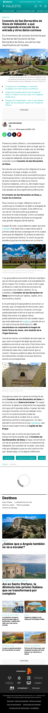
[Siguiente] (44, 2)
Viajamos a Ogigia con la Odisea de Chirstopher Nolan (34, 618)
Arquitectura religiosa (26, 458)
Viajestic (5, 464)
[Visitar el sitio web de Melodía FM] (12, 688)
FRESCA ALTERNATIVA (32, 646)
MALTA (26, 615)
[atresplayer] (36, 6)
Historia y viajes (8, 505)
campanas (35, 422)
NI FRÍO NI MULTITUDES (10, 615)
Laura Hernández (15, 123)
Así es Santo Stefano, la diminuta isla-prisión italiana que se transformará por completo (22, 588)
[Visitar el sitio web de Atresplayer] (24, 688)
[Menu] (45, 6)
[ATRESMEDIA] (24, 671)
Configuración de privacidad (32, 704)
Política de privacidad (21, 701)
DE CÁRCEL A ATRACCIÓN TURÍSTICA (15, 581)
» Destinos (12, 464)
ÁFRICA (4, 541)
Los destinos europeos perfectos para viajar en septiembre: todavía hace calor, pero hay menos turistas (11, 621)
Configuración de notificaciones (19, 708)
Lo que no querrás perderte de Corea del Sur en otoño (11, 649)
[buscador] (41, 6)
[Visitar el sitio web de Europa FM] (38, 683)
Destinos (9, 498)
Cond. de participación (14, 704)
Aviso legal (10, 701)
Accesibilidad (34, 708)
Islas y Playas (8, 11)
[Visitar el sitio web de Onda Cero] (29, 683)
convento (6, 228)
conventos (8, 458)
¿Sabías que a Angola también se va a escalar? (23, 545)
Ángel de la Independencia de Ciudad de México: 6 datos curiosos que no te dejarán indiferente (24, 94)
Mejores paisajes (23, 505)
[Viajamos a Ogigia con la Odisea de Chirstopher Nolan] (35, 607)
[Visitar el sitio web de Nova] (38, 678)
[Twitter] (9, 126)
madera (26, 321)
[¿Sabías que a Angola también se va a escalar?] (24, 526)
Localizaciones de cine (25, 11)
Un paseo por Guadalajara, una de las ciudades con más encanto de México (21, 87)
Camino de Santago (9, 508)
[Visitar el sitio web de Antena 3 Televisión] (10, 678)
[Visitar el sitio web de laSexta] (19, 678)
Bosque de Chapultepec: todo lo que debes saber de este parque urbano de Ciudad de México (24, 102)
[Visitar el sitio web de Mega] (10, 683)
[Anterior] (17, 2)
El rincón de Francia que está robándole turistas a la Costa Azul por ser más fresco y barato (34, 651)
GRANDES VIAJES (8, 646)
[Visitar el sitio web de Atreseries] (19, 683)
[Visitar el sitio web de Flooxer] (36, 688)
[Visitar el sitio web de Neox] (29, 678)
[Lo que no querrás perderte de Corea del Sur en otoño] (13, 638)
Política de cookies (35, 701)
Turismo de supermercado (27, 2)
